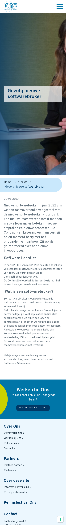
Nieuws (22, 182)
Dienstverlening (13, 433)
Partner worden (13, 465)
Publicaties (10, 443)
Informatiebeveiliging (16, 487)
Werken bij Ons (12, 438)
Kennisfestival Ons (20, 502)
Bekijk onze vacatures (33, 407)
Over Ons (12, 426)
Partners (11, 458)
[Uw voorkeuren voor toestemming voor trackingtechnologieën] (60, 519)
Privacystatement (14, 492)
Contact (8, 448)
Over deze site (16, 480)
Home (8, 182)
